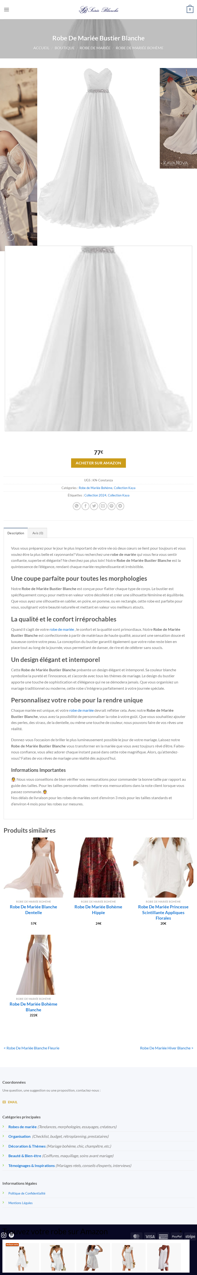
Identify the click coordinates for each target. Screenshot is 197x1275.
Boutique (65, 48)
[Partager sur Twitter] (94, 506)
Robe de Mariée (95, 48)
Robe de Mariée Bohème (140, 48)
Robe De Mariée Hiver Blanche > (166, 1048)
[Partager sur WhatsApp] (77, 506)
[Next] (21, 233)
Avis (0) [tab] (37, 533)
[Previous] (6, 436)
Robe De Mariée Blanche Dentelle (33, 909)
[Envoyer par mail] (103, 506)
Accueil (41, 48)
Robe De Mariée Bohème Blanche (33, 1006)
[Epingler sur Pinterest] (112, 506)
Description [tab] (15, 533)
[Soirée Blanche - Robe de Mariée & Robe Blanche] (98, 10)
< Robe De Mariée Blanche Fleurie (31, 1048)
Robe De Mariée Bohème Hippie (98, 909)
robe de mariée (61, 629)
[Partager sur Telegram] (120, 506)
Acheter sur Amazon (98, 463)
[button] (6, 9)
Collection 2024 (95, 495)
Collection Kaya (124, 488)
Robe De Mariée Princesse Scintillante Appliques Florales (163, 912)
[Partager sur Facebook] (85, 506)
